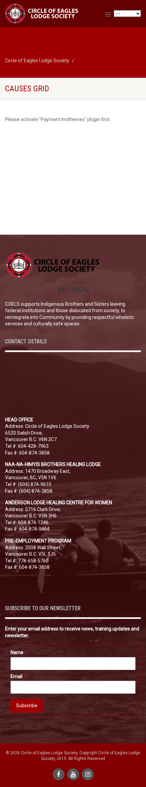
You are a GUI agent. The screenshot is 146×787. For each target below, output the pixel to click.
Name (19, 652)
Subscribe (26, 705)
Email (18, 676)
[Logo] (48, 13)
